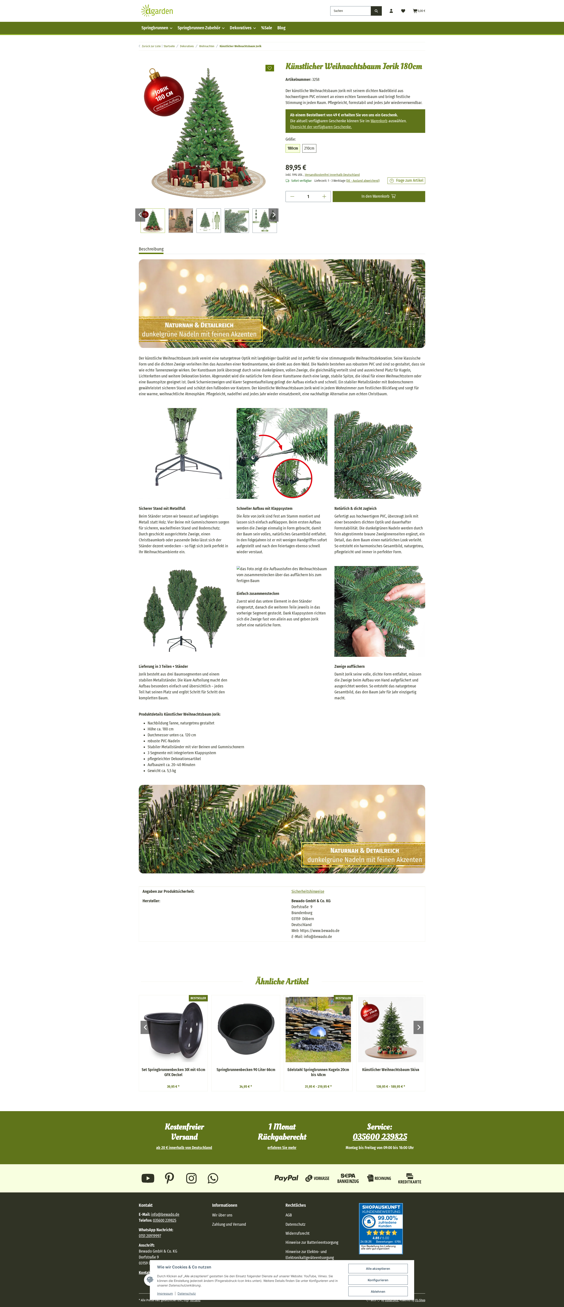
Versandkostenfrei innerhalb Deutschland (332, 175)
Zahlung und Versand (229, 1224)
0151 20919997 (150, 1235)
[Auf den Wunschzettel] (269, 68)
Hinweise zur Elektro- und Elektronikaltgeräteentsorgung (310, 1254)
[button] (391, 11)
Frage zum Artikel (409, 180)
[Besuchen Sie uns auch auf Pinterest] (170, 1178)
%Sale (266, 27)
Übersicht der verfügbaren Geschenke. (321, 126)
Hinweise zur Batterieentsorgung (312, 1242)
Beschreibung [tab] (151, 249)
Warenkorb (379, 121)
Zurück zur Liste (151, 46)
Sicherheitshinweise (307, 891)
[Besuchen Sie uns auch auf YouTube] (148, 1178)
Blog (281, 27)
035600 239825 (380, 1137)
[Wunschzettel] (403, 11)
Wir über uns (222, 1215)
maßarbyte (391, 1300)
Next (273, 215)
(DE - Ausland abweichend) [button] (363, 181)
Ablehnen (378, 1291)
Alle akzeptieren (378, 1268)
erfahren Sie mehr (281, 1147)
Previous (140, 215)
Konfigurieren (378, 1280)
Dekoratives (241, 27)
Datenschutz (187, 1293)
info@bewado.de (165, 1214)
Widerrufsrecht (298, 1233)
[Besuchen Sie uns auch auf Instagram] (191, 1178)
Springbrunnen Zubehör (199, 27)
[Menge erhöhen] (324, 196)
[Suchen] (376, 11)
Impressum (165, 1293)
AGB (289, 1215)
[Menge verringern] (292, 196)
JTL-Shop (420, 1300)
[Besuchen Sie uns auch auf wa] (213, 1178)
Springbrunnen (154, 27)
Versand (195, 1300)
